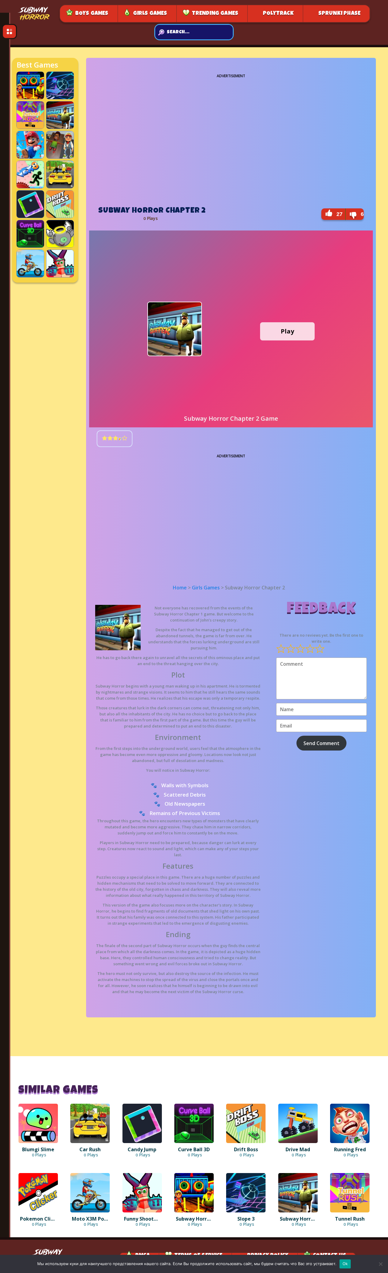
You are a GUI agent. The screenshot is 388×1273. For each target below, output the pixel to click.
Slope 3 (79, 76)
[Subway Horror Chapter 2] (60, 126)
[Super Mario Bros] (30, 156)
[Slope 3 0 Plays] (245, 1192)
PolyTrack (278, 13)
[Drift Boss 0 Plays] (245, 1123)
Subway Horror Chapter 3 (82, 139)
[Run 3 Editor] (60, 245)
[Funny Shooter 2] (60, 275)
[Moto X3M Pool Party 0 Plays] (90, 1192)
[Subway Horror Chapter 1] (30, 97)
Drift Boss (79, 195)
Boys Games (92, 13)
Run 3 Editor (80, 224)
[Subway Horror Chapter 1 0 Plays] (194, 1192)
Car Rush (79, 165)
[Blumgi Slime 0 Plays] (38, 1123)
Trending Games (215, 13)
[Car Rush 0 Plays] (90, 1123)
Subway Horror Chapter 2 (82, 109)
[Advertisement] (231, 138)
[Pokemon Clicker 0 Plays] (38, 1192)
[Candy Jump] (30, 215)
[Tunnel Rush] (30, 126)
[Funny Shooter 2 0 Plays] (142, 1192)
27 (339, 214)
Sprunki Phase (339, 13)
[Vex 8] (30, 186)
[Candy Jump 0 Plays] (142, 1123)
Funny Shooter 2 (82, 256)
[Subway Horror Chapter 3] (60, 156)
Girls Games (150, 13)
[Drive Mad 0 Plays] (298, 1123)
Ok (345, 1263)
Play (287, 331)
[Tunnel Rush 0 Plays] (349, 1192)
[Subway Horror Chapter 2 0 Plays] (298, 1192)
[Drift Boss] (60, 215)
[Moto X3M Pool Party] (30, 275)
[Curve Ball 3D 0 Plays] (194, 1123)
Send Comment (321, 743)
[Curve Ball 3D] (30, 245)
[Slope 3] (60, 97)
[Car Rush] (60, 186)
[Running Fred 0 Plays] (349, 1123)
